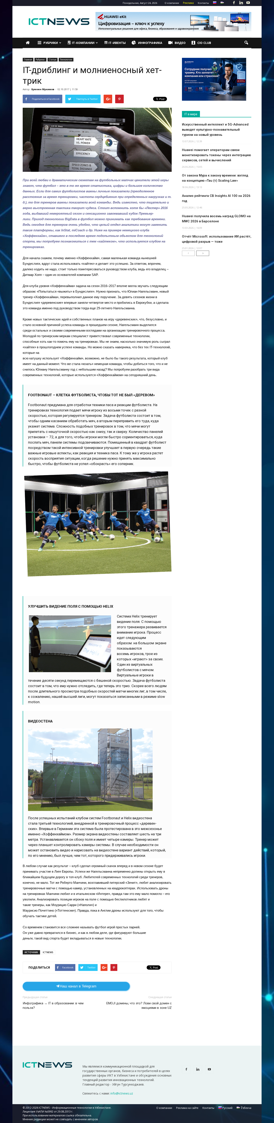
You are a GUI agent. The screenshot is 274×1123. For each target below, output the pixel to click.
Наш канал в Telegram (78, 986)
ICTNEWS (48, 952)
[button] (246, 43)
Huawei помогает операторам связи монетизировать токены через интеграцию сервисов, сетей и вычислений (216, 155)
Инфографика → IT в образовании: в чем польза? (53, 1005)
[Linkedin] (241, 3)
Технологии (66, 59)
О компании (172, 2)
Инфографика (150, 43)
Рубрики (50, 43)
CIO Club (204, 43)
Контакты (203, 2)
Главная (28, 59)
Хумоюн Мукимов (42, 89)
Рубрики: (40, 59)
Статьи (52, 59)
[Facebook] (234, 3)
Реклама (188, 3)
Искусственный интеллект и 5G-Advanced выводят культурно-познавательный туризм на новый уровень (215, 130)
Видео (180, 43)
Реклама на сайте (187, 1108)
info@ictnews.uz (121, 1093)
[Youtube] (248, 3)
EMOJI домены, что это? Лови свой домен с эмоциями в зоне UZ (139, 1005)
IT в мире (191, 114)
